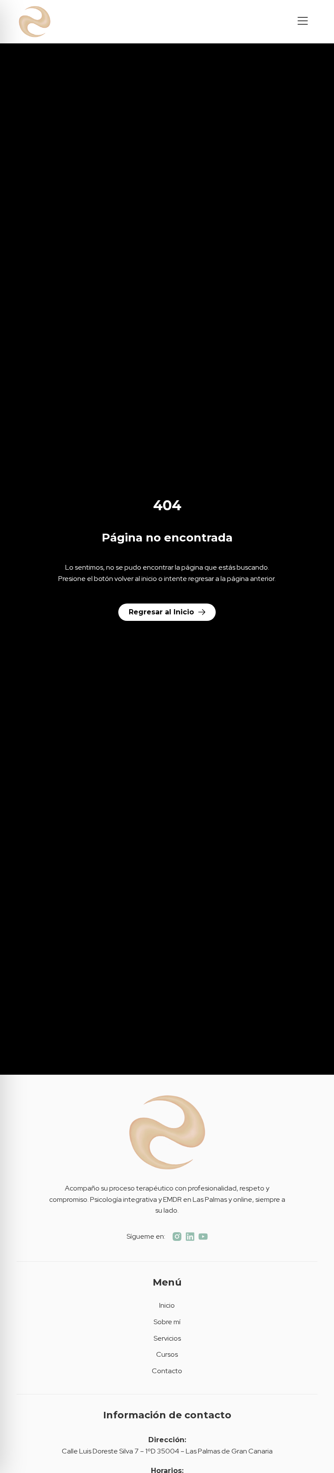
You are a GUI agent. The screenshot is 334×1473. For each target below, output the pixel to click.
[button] (302, 21)
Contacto (167, 1370)
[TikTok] (190, 1236)
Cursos (167, 1354)
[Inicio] (62, 21)
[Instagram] (177, 1236)
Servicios (167, 1338)
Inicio (167, 1305)
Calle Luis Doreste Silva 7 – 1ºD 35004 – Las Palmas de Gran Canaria (167, 1451)
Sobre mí (167, 1321)
